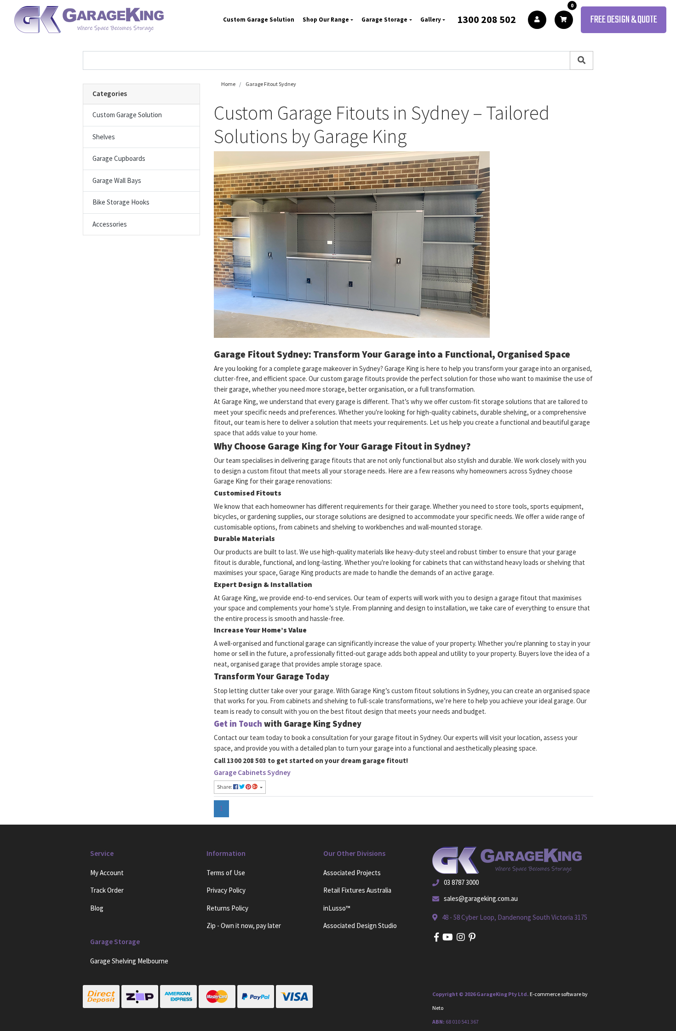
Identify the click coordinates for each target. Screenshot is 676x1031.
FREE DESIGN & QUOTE (623, 20)
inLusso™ (336, 908)
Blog (96, 908)
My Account (107, 872)
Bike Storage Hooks (120, 202)
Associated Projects (352, 872)
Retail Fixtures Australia (357, 890)
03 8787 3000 (461, 882)
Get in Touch (239, 723)
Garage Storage (384, 19)
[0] (564, 20)
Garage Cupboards (118, 158)
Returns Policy (227, 908)
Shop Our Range (326, 19)
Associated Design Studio (360, 925)
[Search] (581, 60)
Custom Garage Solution (258, 19)
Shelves (103, 136)
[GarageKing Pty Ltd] (89, 19)
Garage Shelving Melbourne (129, 961)
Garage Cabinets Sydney (252, 772)
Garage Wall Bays (116, 180)
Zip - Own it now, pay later (243, 925)
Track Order (107, 890)
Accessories (109, 224)
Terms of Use (225, 872)
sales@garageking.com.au (481, 898)
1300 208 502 (486, 19)
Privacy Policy (226, 890)
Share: (225, 786)
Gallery (430, 19)
